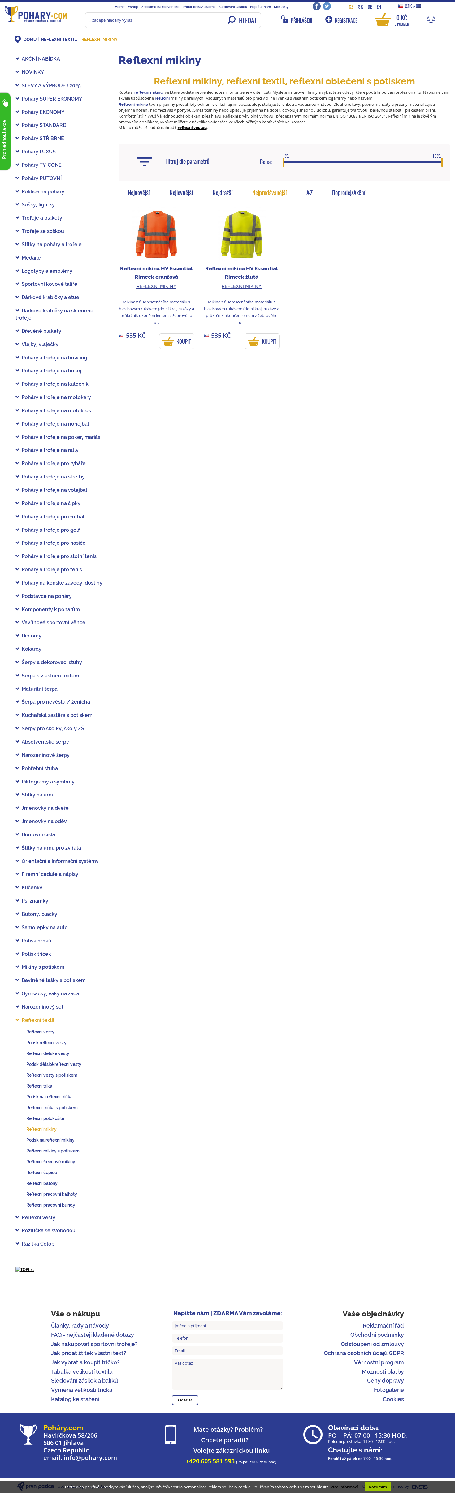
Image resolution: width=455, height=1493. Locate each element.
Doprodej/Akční (349, 193)
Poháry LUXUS (39, 152)
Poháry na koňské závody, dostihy (62, 583)
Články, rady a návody (80, 1325)
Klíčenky (32, 887)
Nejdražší (223, 193)
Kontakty (281, 7)
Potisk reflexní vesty (46, 1042)
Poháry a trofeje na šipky (51, 503)
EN (379, 6)
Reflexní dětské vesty (47, 1053)
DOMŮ (30, 39)
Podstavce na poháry (47, 596)
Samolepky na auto (45, 927)
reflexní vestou (192, 127)
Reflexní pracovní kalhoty (51, 1194)
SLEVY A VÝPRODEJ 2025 (51, 85)
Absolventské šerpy (45, 742)
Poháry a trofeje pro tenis (52, 570)
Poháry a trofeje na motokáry (56, 397)
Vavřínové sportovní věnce (53, 622)
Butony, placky (39, 914)
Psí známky (35, 901)
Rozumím (378, 1487)
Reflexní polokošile (45, 1118)
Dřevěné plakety (41, 331)
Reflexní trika (39, 1085)
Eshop (133, 7)
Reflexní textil (59, 39)
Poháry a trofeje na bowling (54, 358)
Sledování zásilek (233, 7)
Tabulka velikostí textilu (82, 1371)
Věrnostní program (379, 1362)
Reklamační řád (383, 1325)
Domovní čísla (38, 835)
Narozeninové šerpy (46, 755)
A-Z (309, 193)
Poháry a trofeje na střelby (53, 477)
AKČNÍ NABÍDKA (41, 59)
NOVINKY (33, 72)
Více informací (344, 1487)
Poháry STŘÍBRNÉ (43, 138)
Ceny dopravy (385, 1380)
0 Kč (402, 20)
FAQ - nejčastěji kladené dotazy (92, 1335)
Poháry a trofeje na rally (50, 450)
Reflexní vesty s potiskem (51, 1075)
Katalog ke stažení (75, 1399)
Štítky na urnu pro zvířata (51, 848)
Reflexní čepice (41, 1172)
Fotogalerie (389, 1390)
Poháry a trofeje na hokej (51, 371)
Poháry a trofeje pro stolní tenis (59, 556)
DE (370, 6)
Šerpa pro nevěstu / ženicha (56, 702)
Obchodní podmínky (377, 1335)
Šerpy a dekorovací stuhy (52, 662)
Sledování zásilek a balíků (84, 1380)
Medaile (31, 258)
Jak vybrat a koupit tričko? (85, 1362)
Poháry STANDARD (44, 125)
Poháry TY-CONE (42, 165)
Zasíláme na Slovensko (160, 7)
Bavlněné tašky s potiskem (54, 980)
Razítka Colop (38, 1244)
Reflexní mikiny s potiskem (53, 1150)
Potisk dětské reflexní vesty (53, 1064)
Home (120, 7)
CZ (351, 6)
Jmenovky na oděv (44, 821)
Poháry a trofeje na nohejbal (55, 424)
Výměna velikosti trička (81, 1390)
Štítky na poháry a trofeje (52, 244)
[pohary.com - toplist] (24, 1269)
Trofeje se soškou (43, 231)
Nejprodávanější (269, 193)
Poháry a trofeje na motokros (56, 411)
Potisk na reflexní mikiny (50, 1140)
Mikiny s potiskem (43, 967)
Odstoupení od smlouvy (372, 1344)
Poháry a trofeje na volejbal (54, 490)
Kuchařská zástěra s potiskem (57, 715)
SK (360, 6)
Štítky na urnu (38, 795)
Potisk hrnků (36, 941)
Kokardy (31, 649)
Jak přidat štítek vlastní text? (88, 1353)
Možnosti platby (383, 1371)
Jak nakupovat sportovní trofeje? (94, 1344)
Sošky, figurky (38, 205)
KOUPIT (183, 341)
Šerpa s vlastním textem (50, 676)
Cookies (393, 1399)
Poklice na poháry (43, 192)
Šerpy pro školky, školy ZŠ (53, 728)
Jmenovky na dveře (45, 808)
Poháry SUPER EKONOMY (52, 99)
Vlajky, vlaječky (40, 344)
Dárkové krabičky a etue (50, 297)
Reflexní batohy (42, 1183)
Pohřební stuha (40, 768)
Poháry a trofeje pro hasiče (54, 543)
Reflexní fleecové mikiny (50, 1161)
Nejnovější (139, 193)
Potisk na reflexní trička (49, 1096)
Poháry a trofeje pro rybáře (54, 463)
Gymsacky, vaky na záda (50, 994)
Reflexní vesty (40, 1031)
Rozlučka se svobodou (49, 1230)
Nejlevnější (181, 193)
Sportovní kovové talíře (49, 284)
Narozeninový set (42, 1007)
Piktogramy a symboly (48, 782)
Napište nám (260, 7)
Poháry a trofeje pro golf (51, 530)
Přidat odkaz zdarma (199, 7)
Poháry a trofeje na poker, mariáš (61, 437)
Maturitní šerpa (40, 689)
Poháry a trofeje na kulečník (55, 384)
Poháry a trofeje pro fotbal (53, 517)
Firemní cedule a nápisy (50, 874)
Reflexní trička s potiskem (52, 1107)
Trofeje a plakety (42, 218)
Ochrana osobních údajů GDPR (364, 1353)
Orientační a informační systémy (60, 861)
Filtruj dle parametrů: (188, 161)
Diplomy (31, 636)
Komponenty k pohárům (51, 609)
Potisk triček (36, 954)
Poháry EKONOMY (43, 112)
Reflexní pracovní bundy (50, 1205)
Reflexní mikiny (99, 39)
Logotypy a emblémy (47, 271)
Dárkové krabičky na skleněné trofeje (54, 314)
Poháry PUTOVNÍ (42, 178)
